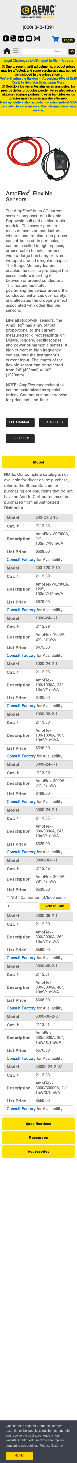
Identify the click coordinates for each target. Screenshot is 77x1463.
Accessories (38, 1151)
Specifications (38, 1124)
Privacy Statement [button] (52, 1445)
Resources (38, 1138)
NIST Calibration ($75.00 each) (37, 898)
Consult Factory (21, 560)
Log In (68, 40)
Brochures (20, 438)
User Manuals (20, 422)
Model (38, 462)
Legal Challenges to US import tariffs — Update (38, 61)
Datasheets (53, 422)
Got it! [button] (19, 1455)
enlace (38, 110)
